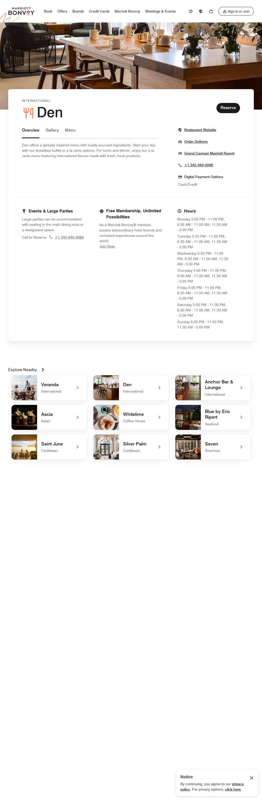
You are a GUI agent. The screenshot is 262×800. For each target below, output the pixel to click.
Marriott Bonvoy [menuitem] (127, 11)
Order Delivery (196, 141)
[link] (191, 11)
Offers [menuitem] (62, 11)
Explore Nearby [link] (22, 369)
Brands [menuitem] (78, 11)
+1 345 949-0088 (198, 165)
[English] (201, 11)
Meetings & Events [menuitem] (160, 11)
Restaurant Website (200, 129)
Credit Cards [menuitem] (99, 11)
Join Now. (125, 246)
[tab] (30, 132)
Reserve (228, 107)
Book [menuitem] (48, 11)
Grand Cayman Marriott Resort (209, 153)
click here (233, 789)
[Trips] (211, 11)
